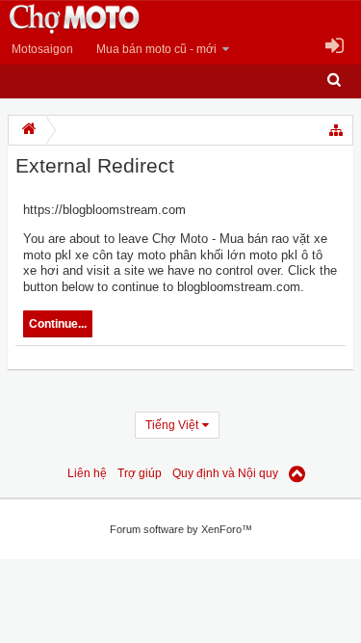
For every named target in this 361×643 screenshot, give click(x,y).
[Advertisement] (154, 522)
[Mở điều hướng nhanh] (337, 130)
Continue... (58, 324)
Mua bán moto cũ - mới (156, 49)
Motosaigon (42, 49)
